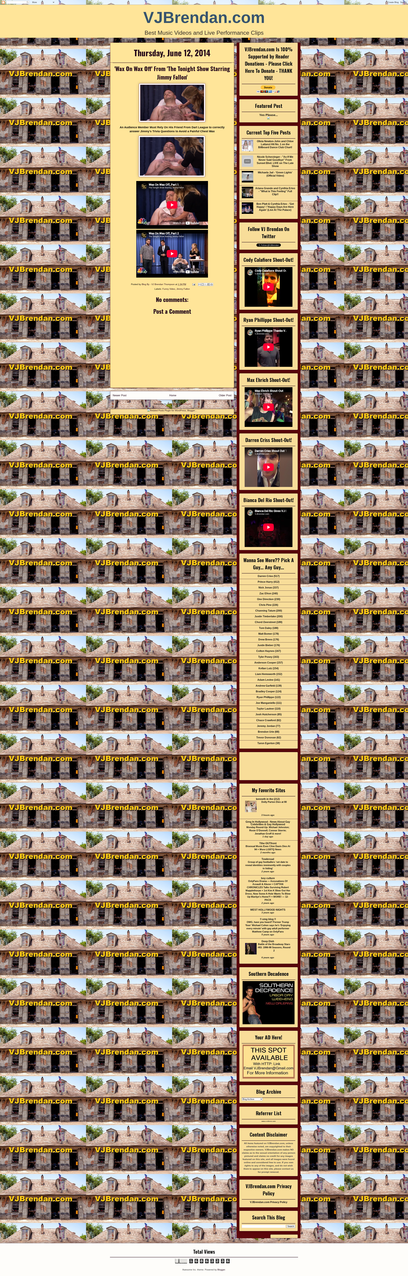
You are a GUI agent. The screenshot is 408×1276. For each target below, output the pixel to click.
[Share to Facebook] (208, 284)
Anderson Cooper (265, 662)
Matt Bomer (265, 633)
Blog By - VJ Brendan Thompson (158, 284)
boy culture (268, 878)
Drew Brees (265, 639)
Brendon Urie (266, 731)
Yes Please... (268, 115)
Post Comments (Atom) (179, 404)
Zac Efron (265, 593)
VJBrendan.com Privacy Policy (268, 1202)
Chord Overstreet (265, 622)
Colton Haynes (265, 651)
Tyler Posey (265, 657)
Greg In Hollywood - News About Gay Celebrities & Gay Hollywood (268, 823)
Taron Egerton (266, 743)
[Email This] (199, 284)
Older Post (225, 395)
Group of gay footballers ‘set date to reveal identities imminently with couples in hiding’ (268, 865)
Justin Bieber (265, 645)
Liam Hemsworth (265, 674)
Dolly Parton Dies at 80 (274, 802)
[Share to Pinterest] (211, 284)
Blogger (221, 1269)
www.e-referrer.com (269, 1121)
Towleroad (268, 859)
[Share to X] (205, 284)
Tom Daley (265, 628)
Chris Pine (265, 605)
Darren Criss (265, 576)
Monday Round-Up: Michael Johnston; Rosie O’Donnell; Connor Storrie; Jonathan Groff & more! (267, 830)
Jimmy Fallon (183, 289)
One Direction (265, 599)
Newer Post (120, 395)
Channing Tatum (265, 610)
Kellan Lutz (265, 668)
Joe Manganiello (265, 703)
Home (172, 395)
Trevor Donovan (266, 737)
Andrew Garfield (265, 685)
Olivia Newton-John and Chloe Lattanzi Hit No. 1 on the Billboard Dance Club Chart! (275, 144)
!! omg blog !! (268, 919)
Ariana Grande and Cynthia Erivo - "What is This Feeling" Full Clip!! (275, 191)
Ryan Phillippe (265, 697)
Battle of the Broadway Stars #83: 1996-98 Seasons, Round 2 (274, 947)
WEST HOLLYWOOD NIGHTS (267, 909)
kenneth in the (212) (268, 799)
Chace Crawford (266, 720)
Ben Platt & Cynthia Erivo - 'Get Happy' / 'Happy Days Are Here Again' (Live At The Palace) (275, 207)
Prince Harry (265, 581)
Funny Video (168, 289)
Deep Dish (268, 941)
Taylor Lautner (265, 708)
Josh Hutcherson (266, 714)
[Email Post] (193, 284)
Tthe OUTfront (268, 843)
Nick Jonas (265, 587)
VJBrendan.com (204, 17)
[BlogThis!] (202, 284)
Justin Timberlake (265, 616)
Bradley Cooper (265, 691)
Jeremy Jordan (266, 726)
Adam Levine (265, 679)
